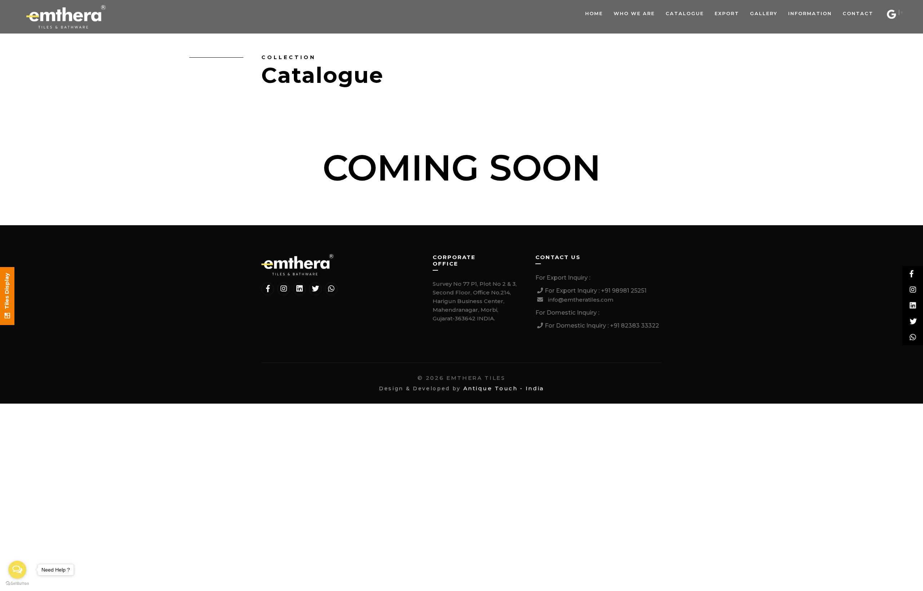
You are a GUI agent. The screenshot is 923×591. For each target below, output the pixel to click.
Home (594, 13)
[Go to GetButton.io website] (17, 583)
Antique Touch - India (503, 388)
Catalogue (685, 13)
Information (810, 13)
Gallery (763, 13)
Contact (858, 13)
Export (727, 13)
